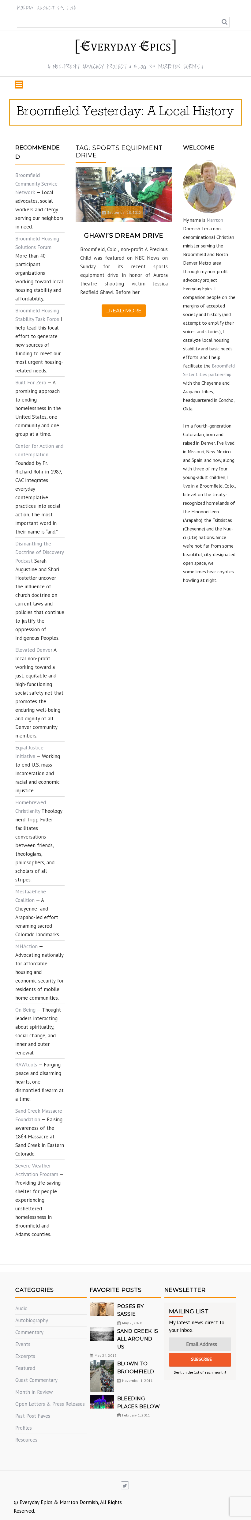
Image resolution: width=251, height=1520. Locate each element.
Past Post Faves (32, 1416)
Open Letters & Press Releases (50, 1404)
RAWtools (26, 1064)
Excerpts (25, 1356)
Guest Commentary (36, 1380)
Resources (26, 1439)
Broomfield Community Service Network (36, 184)
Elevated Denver (33, 650)
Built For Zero (30, 382)
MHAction (26, 946)
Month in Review (34, 1392)
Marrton (215, 220)
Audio (21, 1308)
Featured (25, 1368)
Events (22, 1344)
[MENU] (19, 84)
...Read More (123, 310)
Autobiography (31, 1320)
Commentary (29, 1332)
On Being (25, 1009)
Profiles (23, 1427)
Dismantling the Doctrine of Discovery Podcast (39, 552)
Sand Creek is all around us (137, 1339)
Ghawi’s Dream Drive (123, 235)
